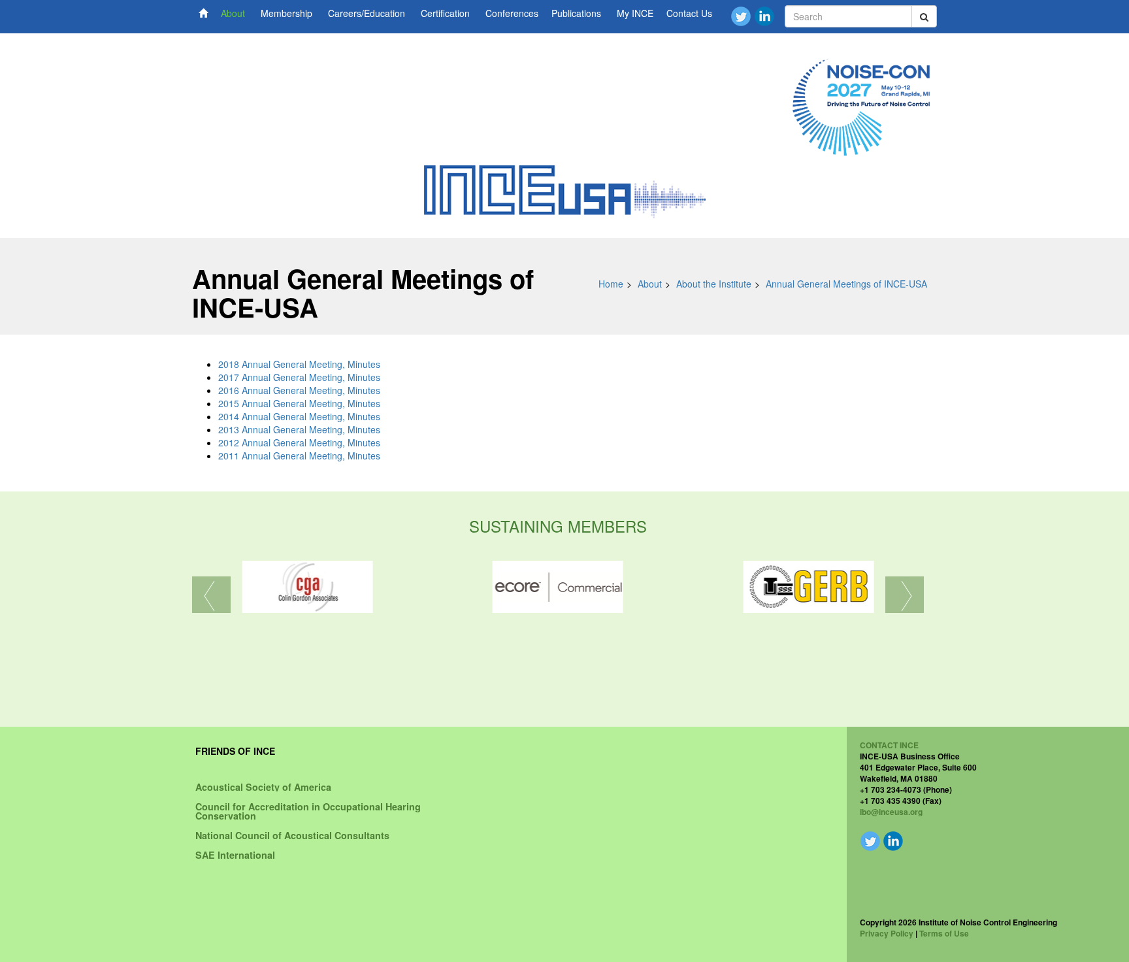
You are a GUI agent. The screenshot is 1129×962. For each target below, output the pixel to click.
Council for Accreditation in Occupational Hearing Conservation (308, 811)
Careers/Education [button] (366, 13)
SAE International (235, 854)
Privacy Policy (886, 933)
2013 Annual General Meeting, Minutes (299, 429)
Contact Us (689, 13)
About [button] (233, 13)
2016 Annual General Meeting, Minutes (299, 390)
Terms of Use (944, 933)
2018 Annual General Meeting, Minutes (299, 364)
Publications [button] (576, 13)
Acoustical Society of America (263, 786)
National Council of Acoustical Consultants (292, 835)
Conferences (511, 13)
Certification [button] (445, 13)
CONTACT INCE (889, 745)
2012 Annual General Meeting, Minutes (299, 442)
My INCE (635, 13)
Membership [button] (286, 13)
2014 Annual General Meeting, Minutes (299, 416)
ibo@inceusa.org (891, 812)
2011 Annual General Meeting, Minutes (299, 455)
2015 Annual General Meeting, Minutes (299, 403)
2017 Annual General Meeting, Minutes (299, 377)
